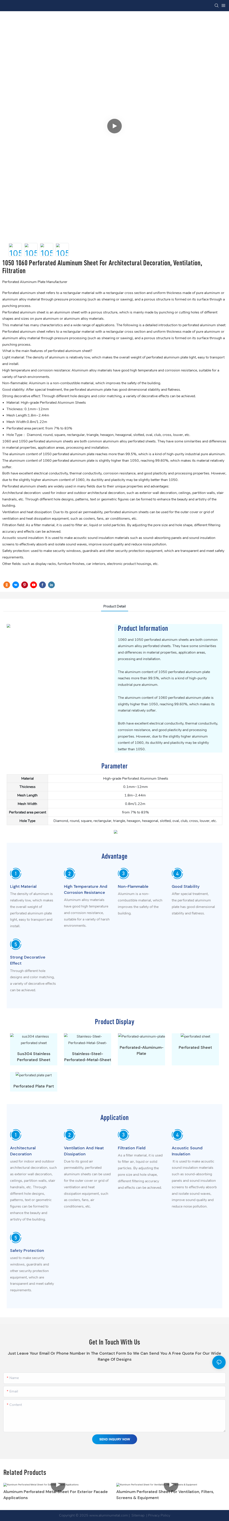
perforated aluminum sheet (69, 350)
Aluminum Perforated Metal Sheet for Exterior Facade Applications (55, 1494)
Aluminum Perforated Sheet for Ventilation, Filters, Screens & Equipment (165, 1494)
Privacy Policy (159, 1515)
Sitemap (137, 1515)
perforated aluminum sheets (51, 441)
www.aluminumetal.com (108, 1515)
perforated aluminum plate (90, 389)
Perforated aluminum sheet (23, 312)
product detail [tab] (114, 606)
